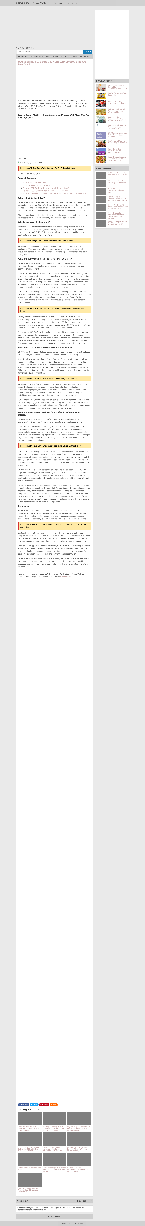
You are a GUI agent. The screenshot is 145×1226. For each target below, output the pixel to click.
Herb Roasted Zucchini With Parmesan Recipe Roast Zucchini (116, 110)
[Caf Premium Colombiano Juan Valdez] (30, 1159)
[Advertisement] (54, 26)
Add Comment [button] (54, 1216)
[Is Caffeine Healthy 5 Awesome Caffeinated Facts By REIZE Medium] (79, 1159)
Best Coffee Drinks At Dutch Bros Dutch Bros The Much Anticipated (118, 206)
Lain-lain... (72, 3)
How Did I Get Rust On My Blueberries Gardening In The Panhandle (117, 126)
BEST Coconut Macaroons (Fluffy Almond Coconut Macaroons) (117, 134)
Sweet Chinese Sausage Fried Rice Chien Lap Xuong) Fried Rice (117, 158)
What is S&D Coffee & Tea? (34, 182)
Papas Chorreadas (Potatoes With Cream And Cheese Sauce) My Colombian (118, 215)
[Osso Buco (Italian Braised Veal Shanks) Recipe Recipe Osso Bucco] (102, 223)
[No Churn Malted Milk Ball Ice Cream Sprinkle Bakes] (102, 175)
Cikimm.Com (22, 3)
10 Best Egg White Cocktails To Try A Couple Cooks (52, 168)
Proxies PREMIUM (40, 3)
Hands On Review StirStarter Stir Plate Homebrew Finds (115, 150)
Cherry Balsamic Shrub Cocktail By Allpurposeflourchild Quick (117, 87)
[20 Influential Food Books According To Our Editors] (102, 183)
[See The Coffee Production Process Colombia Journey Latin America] (30, 1180)
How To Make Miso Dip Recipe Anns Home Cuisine (118, 142)
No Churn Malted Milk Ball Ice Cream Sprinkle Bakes (117, 174)
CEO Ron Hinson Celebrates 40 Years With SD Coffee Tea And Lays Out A (52, 63)
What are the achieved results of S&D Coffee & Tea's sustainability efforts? (55, 193)
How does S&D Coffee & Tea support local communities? (47, 191)
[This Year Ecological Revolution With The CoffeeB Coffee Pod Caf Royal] (54, 1159)
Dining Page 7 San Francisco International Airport (51, 240)
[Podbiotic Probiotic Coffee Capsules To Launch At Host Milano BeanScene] (30, 1118)
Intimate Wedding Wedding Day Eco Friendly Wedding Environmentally (77, 1149)
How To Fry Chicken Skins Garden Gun (117, 94)
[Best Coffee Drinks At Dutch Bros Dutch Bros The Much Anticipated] (102, 207)
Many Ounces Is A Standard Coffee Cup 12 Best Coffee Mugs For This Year (28, 1149)
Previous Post (83, 1201)
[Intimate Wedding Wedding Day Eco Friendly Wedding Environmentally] (79, 1139)
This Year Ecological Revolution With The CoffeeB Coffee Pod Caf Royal (54, 1169)
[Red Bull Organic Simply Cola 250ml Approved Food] (102, 191)
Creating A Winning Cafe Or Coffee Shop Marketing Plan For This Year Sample (53, 1128)
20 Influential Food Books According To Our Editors (117, 182)
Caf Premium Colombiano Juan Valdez (29, 1168)
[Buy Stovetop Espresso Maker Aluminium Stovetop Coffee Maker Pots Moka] (79, 1118)
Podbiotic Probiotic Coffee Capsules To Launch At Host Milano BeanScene (28, 1128)
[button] (54, 1104)
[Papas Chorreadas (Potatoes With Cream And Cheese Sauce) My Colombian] (102, 215)
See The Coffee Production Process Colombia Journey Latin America (28, 1190)
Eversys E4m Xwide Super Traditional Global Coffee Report (55, 446)
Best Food (57, 3)
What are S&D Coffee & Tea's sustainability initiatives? (46, 188)
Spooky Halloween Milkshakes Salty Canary (117, 102)
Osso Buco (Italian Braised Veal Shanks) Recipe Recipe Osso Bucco (117, 222)
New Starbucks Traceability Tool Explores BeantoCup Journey (117, 118)
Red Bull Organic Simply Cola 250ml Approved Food (116, 190)
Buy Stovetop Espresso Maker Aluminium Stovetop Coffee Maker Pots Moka (78, 1128)
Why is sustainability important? (37, 185)
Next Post (23, 1201)
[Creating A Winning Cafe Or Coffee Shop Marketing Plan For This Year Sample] (54, 1118)
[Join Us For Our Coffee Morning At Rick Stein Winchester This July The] (54, 1139)
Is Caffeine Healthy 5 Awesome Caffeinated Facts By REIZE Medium (77, 1169)
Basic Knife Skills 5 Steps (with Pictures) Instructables (53, 378)
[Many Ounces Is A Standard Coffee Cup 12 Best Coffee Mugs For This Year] (30, 1139)
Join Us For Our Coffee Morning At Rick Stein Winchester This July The (52, 1149)
